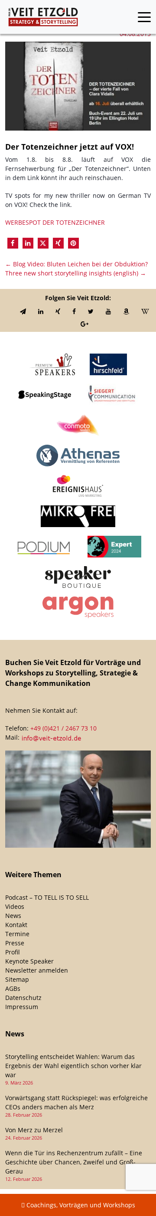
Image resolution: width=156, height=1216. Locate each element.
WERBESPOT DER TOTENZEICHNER (55, 222)
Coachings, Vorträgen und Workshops (80, 1205)
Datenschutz (23, 997)
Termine (17, 934)
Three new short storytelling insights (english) (75, 273)
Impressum (21, 1007)
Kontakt (16, 925)
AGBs (12, 988)
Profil (12, 952)
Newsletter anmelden (36, 970)
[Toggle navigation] (144, 17)
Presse (14, 943)
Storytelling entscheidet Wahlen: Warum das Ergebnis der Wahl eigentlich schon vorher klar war (73, 1065)
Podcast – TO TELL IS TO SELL (47, 897)
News (13, 915)
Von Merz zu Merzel (34, 1130)
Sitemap (17, 979)
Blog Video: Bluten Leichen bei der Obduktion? (76, 264)
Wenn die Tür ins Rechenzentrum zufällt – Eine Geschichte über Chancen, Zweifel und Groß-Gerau (73, 1162)
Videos (14, 906)
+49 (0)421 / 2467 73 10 (63, 728)
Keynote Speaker (29, 961)
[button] (12, 243)
